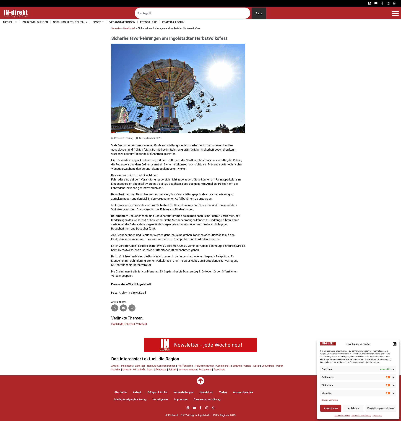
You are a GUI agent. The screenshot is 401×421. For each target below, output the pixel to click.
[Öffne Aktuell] (16, 22)
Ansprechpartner (243, 392)
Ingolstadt (117, 324)
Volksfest (141, 324)
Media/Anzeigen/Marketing (130, 399)
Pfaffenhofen (185, 365)
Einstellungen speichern (381, 408)
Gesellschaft (129, 28)
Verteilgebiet (160, 399)
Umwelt (126, 369)
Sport (150, 369)
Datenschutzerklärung (361, 415)
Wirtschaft (139, 369)
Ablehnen (353, 408)
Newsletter (206, 392)
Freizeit (247, 365)
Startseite (116, 28)
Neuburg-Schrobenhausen (161, 365)
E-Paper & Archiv (157, 392)
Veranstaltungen (188, 369)
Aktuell (115, 365)
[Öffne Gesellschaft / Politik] (86, 22)
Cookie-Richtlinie (342, 415)
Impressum (377, 415)
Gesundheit (268, 365)
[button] (394, 344)
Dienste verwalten (330, 400)
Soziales (115, 369)
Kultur (256, 365)
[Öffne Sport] (103, 22)
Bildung (237, 365)
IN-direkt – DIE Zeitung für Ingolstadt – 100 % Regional (198, 415)
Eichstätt (140, 365)
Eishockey (161, 369)
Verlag (223, 392)
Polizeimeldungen (204, 365)
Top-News (219, 369)
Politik (279, 365)
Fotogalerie (205, 369)
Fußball (173, 369)
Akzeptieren (331, 408)
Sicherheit (129, 324)
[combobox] (192, 13)
